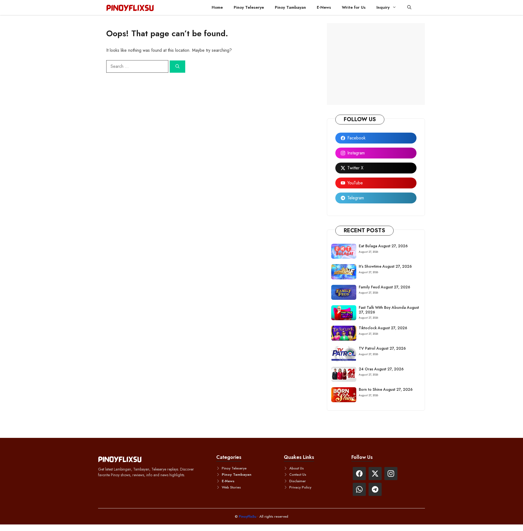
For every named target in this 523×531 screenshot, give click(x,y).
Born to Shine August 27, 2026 (386, 389)
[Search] (177, 66)
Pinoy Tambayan (290, 7)
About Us (296, 468)
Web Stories (231, 487)
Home (217, 7)
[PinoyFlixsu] (130, 7)
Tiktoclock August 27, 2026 (383, 328)
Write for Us (354, 7)
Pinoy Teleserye (249, 7)
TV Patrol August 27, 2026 (382, 348)
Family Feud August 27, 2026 (384, 287)
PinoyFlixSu (248, 516)
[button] (409, 7)
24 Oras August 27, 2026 (381, 369)
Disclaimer (297, 481)
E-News (324, 7)
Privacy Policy (300, 487)
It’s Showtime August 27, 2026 (385, 266)
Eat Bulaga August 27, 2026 (383, 246)
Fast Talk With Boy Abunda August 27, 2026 (389, 310)
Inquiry (383, 7)
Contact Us (297, 474)
